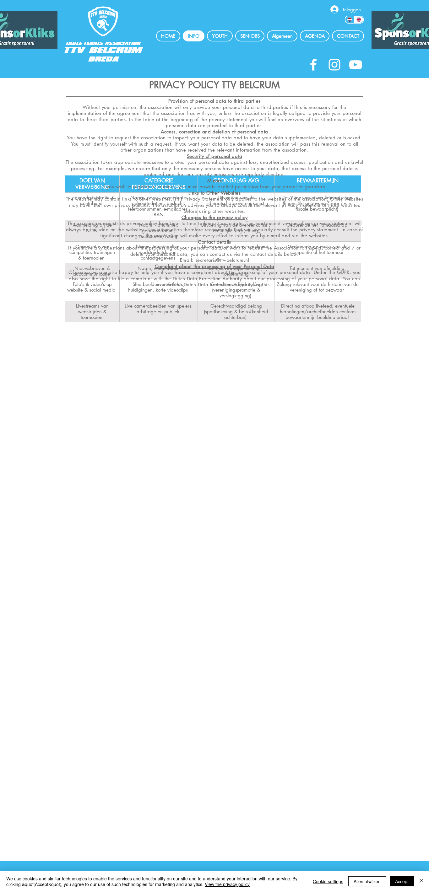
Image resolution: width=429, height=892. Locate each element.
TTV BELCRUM (103, 50)
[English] (358, 19)
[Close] (421, 881)
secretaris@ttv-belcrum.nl (222, 260)
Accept (402, 881)
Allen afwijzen (367, 881)
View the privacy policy (227, 884)
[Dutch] (349, 19)
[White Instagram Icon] (334, 65)
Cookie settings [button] (328, 881)
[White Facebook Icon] (313, 65)
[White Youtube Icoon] (355, 65)
